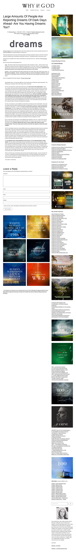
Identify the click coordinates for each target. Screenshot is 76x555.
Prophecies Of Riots (56, 236)
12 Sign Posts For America (57, 434)
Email (4, 194)
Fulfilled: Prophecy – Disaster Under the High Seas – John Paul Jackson (14, 240)
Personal (54, 89)
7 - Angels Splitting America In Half (59, 450)
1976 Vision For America (57, 451)
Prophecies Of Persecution (57, 233)
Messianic (54, 84)
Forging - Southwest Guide (57, 490)
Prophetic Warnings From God (37, 31)
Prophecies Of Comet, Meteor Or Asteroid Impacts (62, 147)
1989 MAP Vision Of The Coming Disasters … (61, 430)
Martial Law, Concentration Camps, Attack (60, 454)
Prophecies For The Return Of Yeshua (60, 168)
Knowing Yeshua (55, 80)
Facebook (48, 10)
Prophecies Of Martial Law (57, 231)
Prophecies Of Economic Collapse (59, 226)
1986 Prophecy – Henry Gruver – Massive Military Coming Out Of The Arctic (13, 216)
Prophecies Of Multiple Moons (58, 232)
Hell (58, 90)
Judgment (54, 79)
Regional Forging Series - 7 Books (59, 499)
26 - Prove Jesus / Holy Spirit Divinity (59, 368)
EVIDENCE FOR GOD (34, 10)
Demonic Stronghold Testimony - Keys (60, 369)
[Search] (70, 503)
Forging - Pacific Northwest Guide (59, 483)
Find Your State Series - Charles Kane (60, 497)
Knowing (54, 81)
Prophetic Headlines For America (58, 435)
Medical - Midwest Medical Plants (59, 493)
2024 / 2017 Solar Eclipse (57, 314)
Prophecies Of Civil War (57, 222)
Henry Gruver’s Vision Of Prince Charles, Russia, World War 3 (37, 264)
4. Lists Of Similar (55, 70)
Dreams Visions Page (25, 78)
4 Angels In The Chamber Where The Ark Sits (61, 312)
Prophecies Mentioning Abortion (58, 215)
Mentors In (54, 83)
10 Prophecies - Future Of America (59, 433)
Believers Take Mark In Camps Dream (59, 376)
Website (5, 200)
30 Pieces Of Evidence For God (58, 311)
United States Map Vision (57, 448)
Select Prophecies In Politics (58, 213)
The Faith (58, 83)
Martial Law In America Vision (58, 443)
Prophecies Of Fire (55, 152)
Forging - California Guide (57, 487)
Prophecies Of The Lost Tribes (58, 245)
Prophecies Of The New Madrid (58, 248)
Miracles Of (54, 86)
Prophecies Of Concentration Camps (59, 223)
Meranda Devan (12, 31)
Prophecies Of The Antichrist (58, 242)
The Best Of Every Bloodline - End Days (60, 379)
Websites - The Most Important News (59, 548)
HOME (27, 10)
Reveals (58, 79)
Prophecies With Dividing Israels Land (60, 252)
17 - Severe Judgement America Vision (60, 375)
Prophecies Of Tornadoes (57, 155)
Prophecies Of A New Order (57, 216)
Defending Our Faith (56, 73)
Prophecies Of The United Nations (59, 249)
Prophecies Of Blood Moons (57, 221)
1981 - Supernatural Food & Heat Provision (61, 374)
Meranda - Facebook (56, 545)
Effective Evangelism (56, 74)
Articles (56, 87)
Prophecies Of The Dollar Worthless (59, 244)
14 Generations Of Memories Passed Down (61, 309)
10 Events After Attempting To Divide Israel (60, 315)
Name (4, 189)
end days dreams (31, 33)
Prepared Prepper (55, 91)
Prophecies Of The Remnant (58, 167)
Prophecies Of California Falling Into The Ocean (62, 150)
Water (65, 158)
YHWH (57, 81)
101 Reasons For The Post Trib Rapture (60, 316)
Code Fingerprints (58, 93)
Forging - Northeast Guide (57, 486)
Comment (5, 173)
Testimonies (58, 89)
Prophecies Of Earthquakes (57, 151)
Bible (53, 93)
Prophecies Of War (55, 251)
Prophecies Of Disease (56, 225)
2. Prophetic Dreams (56, 67)
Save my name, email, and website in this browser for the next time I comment (20, 205)
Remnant (58, 84)
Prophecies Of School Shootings (58, 238)
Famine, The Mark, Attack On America (59, 453)
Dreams (18, 33)
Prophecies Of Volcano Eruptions (58, 148)
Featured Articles (55, 76)
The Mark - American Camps (58, 378)
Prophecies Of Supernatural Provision (59, 239)
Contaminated (61, 158)
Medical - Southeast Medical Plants (59, 494)
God (60, 79)
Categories (42, 10)
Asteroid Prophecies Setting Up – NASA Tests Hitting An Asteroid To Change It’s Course (38, 240)
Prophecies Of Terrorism (57, 241)
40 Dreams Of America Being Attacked (60, 440)
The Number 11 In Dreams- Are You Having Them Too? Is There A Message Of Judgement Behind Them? (26, 290)
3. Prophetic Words (56, 68)
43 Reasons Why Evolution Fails (58, 302)
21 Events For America (56, 437)
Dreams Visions (23, 33)
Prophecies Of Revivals (56, 235)
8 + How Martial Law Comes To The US (60, 431)
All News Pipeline (7, 51)
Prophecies (61, 70)
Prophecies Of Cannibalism (57, 229)
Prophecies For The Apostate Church (59, 164)
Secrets (59, 94)
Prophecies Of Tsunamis (57, 157)
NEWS (53, 87)
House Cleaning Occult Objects (58, 371)
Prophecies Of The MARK (57, 246)
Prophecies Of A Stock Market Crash (59, 218)
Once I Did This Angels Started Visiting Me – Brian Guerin (37, 216)
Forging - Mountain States (57, 492)
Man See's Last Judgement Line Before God (61, 445)
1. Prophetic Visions (56, 65)
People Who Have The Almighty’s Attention (61, 438)
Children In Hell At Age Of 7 (57, 441)
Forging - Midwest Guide (57, 484)
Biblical (53, 94)
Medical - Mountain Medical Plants (59, 496)
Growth (56, 94)
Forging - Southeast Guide (57, 489)
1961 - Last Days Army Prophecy (58, 366)
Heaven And (54, 90)
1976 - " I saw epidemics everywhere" (59, 444)
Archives (60, 87)
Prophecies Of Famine (56, 228)
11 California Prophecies (57, 447)
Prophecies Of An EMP (56, 219)
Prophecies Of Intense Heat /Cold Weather (60, 154)
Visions (36, 33)
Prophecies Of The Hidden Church (59, 165)
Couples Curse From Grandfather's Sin (60, 372)
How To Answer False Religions (58, 77)
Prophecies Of (55, 158)
